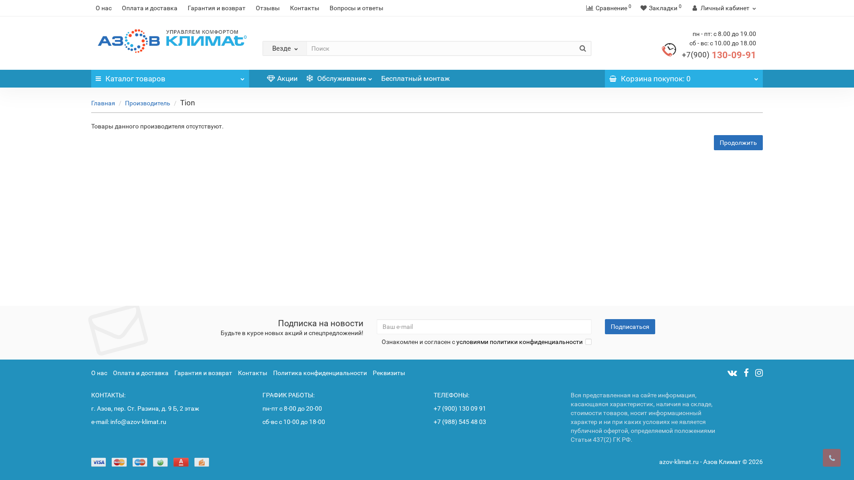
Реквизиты (389, 372)
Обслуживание (340, 78)
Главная (103, 103)
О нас (104, 8)
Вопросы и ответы (356, 8)
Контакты (304, 8)
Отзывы (268, 8)
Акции (287, 78)
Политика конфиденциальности (320, 372)
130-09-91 (719, 55)
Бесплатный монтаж (415, 78)
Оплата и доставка (149, 8)
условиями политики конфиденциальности (519, 341)
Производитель (147, 103)
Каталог (135, 78)
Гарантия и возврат (217, 8)
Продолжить (738, 142)
